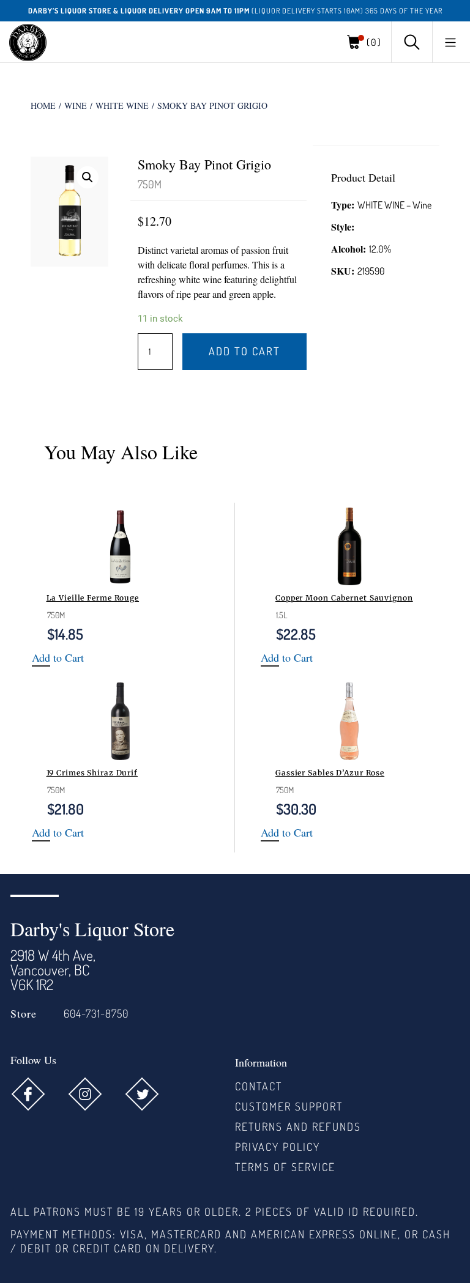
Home (43, 105)
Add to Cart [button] (58, 658)
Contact (258, 1086)
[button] (450, 42)
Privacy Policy (277, 1146)
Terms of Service (285, 1167)
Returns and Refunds (298, 1126)
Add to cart (244, 351)
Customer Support (289, 1106)
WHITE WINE (122, 105)
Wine (75, 105)
